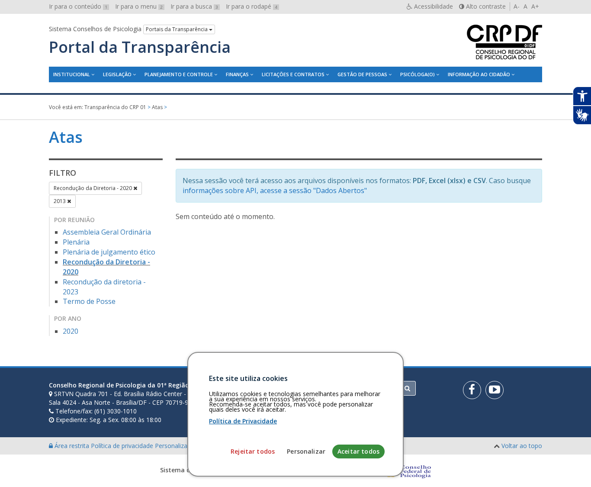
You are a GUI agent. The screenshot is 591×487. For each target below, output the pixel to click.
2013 (60, 201)
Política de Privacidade (243, 421)
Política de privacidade (123, 446)
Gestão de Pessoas (362, 74)
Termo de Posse (89, 301)
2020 (70, 331)
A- (517, 6)
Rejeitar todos (253, 451)
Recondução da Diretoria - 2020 (93, 188)
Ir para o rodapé (251, 6)
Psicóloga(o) (417, 74)
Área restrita (72, 446)
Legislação (117, 74)
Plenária (76, 242)
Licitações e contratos (293, 74)
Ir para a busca (194, 6)
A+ (535, 6)
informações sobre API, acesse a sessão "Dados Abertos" (275, 190)
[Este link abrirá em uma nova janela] (472, 390)
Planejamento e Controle (179, 74)
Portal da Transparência (140, 47)
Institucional (71, 74)
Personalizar (306, 451)
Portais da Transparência (177, 29)
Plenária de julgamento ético (109, 252)
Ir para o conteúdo (78, 6)
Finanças (237, 74)
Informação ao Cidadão (479, 74)
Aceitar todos (358, 451)
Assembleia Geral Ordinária (107, 232)
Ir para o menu (139, 6)
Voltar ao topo (521, 446)
